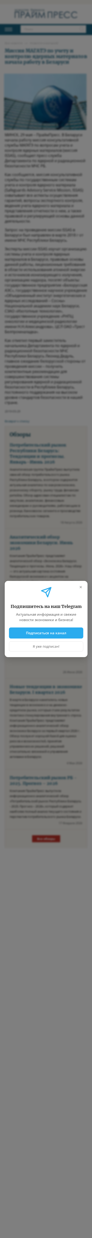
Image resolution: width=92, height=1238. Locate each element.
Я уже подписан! (46, 646)
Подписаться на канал (46, 633)
